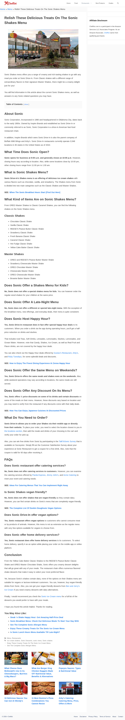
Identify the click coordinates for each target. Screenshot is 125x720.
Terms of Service (105, 716)
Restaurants (85, 3)
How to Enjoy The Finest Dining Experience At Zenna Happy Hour (39, 363)
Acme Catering (69, 475)
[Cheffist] (10, 3)
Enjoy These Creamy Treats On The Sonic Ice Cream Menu (37, 628)
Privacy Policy (93, 716)
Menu (9, 9)
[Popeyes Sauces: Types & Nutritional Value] (70, 663)
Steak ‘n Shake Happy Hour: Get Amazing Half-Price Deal (36, 617)
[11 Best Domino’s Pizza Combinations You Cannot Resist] (43, 693)
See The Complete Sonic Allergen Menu (28, 625)
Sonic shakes (47, 641)
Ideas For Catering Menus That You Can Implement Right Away (38, 485)
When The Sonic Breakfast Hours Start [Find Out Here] (34, 192)
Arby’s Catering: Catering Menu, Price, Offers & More (69, 701)
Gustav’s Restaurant (63, 353)
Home (69, 3)
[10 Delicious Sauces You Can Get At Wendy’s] (16, 693)
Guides (111, 3)
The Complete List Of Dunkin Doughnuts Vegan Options (35, 508)
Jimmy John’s (52, 475)
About (114, 716)
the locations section (13, 431)
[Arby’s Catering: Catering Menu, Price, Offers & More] (70, 693)
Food (76, 3)
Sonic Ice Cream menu (51, 596)
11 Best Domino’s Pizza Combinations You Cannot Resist (42, 701)
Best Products (100, 3)
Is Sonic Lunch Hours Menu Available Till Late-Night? (35, 632)
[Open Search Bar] (118, 3)
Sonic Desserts (26, 641)
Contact (120, 716)
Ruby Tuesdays (15, 357)
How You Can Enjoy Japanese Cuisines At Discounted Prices (37, 411)
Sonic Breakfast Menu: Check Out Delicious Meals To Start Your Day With (44, 621)
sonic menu (37, 641)
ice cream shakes (13, 641)
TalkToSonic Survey (67, 441)
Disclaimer (83, 716)
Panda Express (39, 475)
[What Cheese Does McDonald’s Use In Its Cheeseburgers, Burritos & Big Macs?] (16, 663)
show (26, 104)
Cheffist (107, 33)
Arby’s (75, 353)
